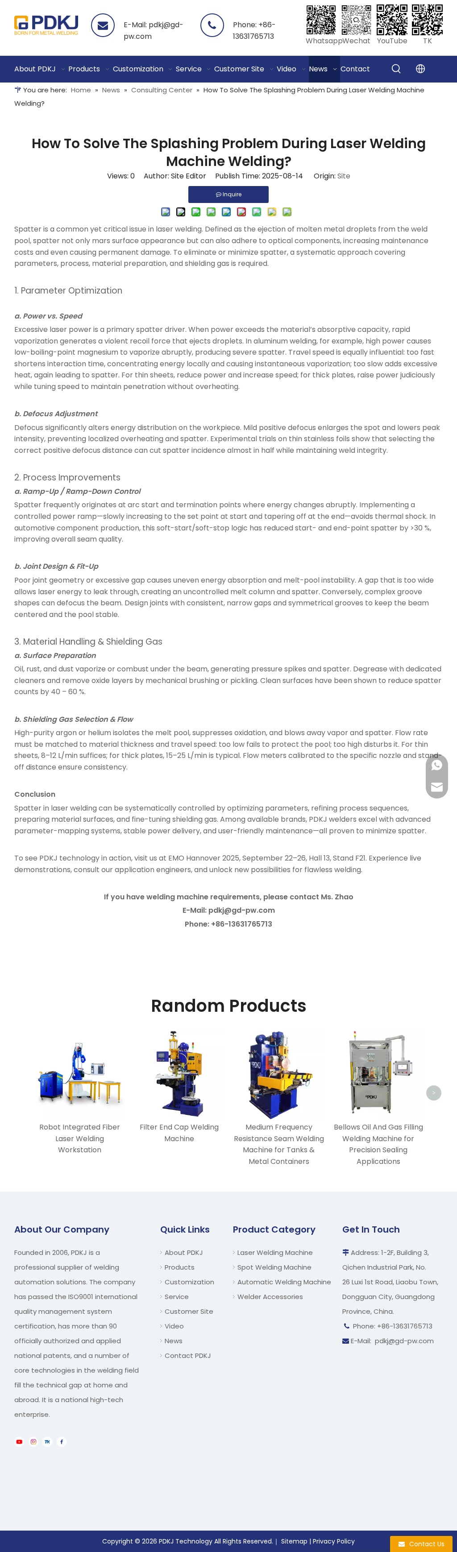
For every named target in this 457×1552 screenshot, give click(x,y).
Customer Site (189, 1311)
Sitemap (294, 1541)
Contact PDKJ (188, 1355)
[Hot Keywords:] (396, 69)
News (174, 1340)
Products (180, 1267)
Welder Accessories (270, 1296)
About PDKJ (184, 1252)
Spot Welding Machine (274, 1267)
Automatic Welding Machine (284, 1282)
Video (174, 1326)
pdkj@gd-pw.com (404, 1340)
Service (177, 1296)
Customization (189, 1282)
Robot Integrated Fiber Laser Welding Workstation (79, 1138)
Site (343, 176)
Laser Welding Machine (275, 1252)
